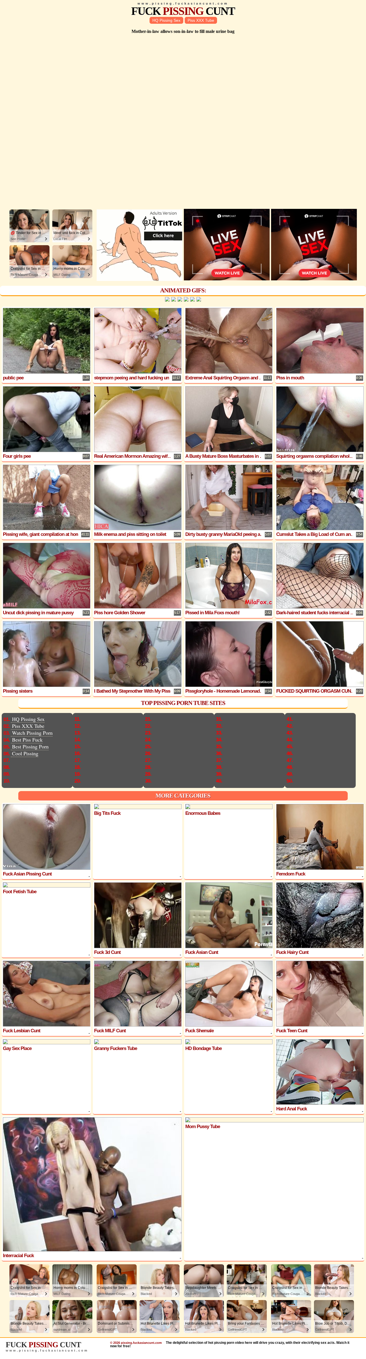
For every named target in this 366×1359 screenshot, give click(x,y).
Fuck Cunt (183, 11)
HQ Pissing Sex (166, 20)
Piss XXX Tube (201, 20)
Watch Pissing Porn (32, 732)
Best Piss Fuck (27, 739)
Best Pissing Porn (30, 746)
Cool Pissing (25, 753)
